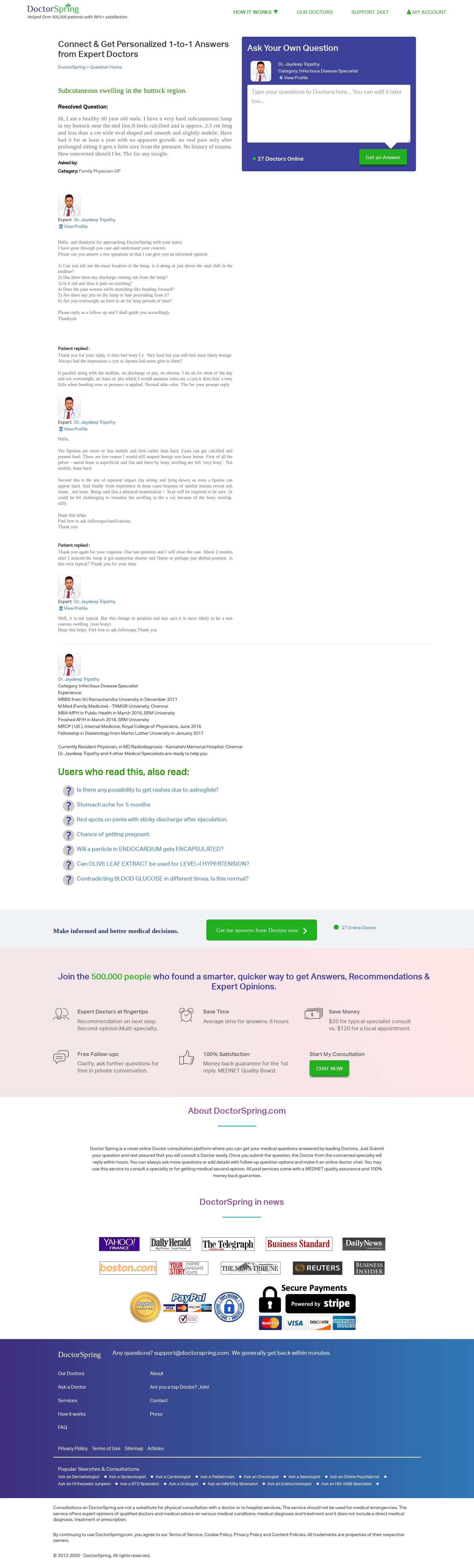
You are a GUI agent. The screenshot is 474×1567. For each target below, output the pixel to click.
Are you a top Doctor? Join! (179, 1387)
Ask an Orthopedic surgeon (84, 1483)
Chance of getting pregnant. (113, 834)
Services (67, 1400)
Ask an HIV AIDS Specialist (346, 1483)
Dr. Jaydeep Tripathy (299, 64)
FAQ (62, 1427)
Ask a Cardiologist (173, 1476)
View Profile (296, 77)
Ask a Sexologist (304, 1476)
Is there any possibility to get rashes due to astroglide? (148, 789)
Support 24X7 (369, 12)
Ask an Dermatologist (79, 1476)
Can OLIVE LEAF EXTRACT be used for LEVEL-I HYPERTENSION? (163, 863)
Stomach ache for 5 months (113, 804)
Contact (159, 1400)
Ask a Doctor (72, 1387)
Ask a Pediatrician (217, 1476)
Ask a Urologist (183, 1483)
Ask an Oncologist (261, 1476)
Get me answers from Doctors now (258, 930)
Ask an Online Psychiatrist (355, 1476)
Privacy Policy (73, 1448)
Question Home (106, 67)
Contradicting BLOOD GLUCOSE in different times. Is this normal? (163, 878)
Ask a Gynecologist (127, 1476)
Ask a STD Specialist (139, 1483)
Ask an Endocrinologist (289, 1483)
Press (156, 1414)
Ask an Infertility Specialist (233, 1483)
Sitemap (134, 1448)
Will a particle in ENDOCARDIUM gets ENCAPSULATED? (150, 848)
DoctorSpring (79, 1354)
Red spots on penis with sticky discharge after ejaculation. (152, 819)
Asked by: (67, 162)
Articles (155, 1448)
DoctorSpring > (74, 67)
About (156, 1373)
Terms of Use (106, 1448)
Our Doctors (315, 12)
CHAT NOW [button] (329, 1068)
